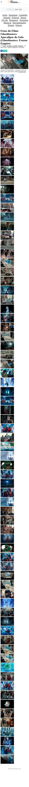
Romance (13, 20)
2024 (4, 46)
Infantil (6, 17)
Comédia (23, 15)
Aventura (23, 20)
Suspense (13, 15)
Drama (11, 25)
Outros (18, 25)
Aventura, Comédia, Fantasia (15, 46)
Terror (23, 17)
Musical (7, 22)
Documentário (19, 22)
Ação (4, 15)
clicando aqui (22, 71)
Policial (15, 17)
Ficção (5, 20)
